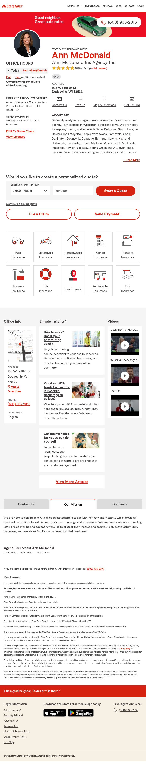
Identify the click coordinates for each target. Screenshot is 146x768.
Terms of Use (11, 726)
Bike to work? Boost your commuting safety (54, 337)
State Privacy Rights (15, 737)
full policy (125, 649)
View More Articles (72, 482)
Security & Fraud (13, 715)
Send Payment (107, 214)
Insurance (73, 6)
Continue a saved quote (21, 203)
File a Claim (39, 214)
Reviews (108, 6)
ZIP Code (61, 190)
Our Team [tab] (119, 504)
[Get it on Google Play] (81, 713)
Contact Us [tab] (26, 504)
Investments (92, 6)
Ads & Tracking (12, 710)
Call (8, 77)
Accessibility (11, 721)
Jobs (118, 6)
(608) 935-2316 (19, 404)
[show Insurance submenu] (80, 6)
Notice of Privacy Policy (17, 731)
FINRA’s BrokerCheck (20, 131)
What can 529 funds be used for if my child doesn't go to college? (57, 391)
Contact (129, 6)
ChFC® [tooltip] (56, 77)
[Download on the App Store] (54, 713)
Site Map (9, 742)
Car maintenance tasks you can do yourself (56, 437)
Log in (140, 6)
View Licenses (15, 136)
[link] (12, 6)
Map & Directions (14, 389)
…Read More (131, 160)
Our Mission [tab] (73, 504)
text (18, 77)
